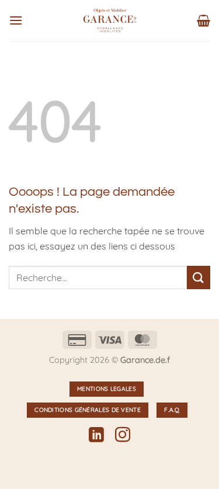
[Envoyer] (198, 277)
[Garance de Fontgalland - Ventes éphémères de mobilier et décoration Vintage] (109, 20)
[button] (16, 20)
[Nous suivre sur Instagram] (122, 436)
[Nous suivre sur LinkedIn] (96, 436)
